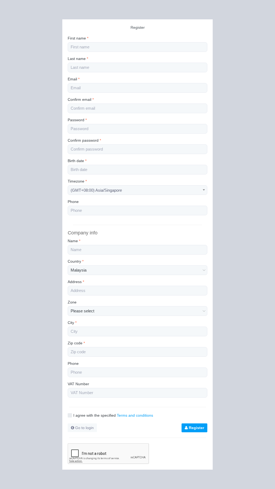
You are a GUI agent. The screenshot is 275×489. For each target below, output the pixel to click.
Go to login (84, 428)
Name (74, 241)
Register (196, 428)
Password (77, 120)
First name (78, 38)
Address (76, 282)
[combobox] (137, 190)
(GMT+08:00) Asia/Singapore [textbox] (96, 190)
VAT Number (78, 384)
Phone (73, 201)
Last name (78, 58)
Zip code (76, 343)
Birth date (77, 161)
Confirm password (84, 140)
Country (76, 261)
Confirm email (81, 99)
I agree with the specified (113, 415)
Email (73, 79)
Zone (72, 302)
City (72, 322)
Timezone (77, 181)
